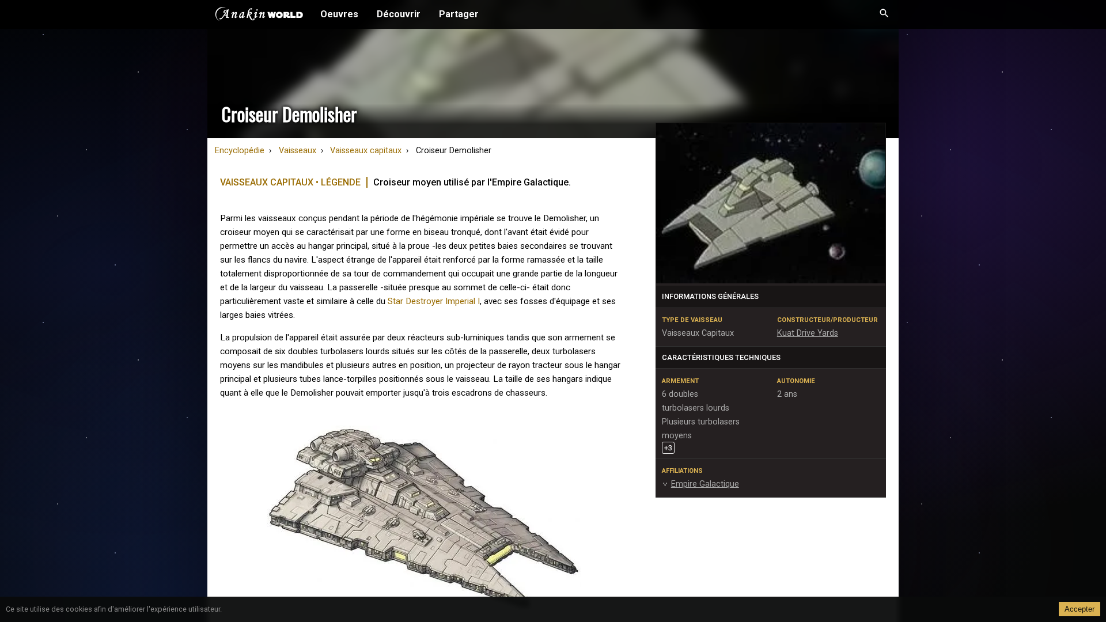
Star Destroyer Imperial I (434, 301)
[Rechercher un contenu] (884, 14)
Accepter (1079, 609)
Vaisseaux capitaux (366, 151)
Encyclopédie (239, 151)
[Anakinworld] (259, 15)
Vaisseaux (297, 151)
